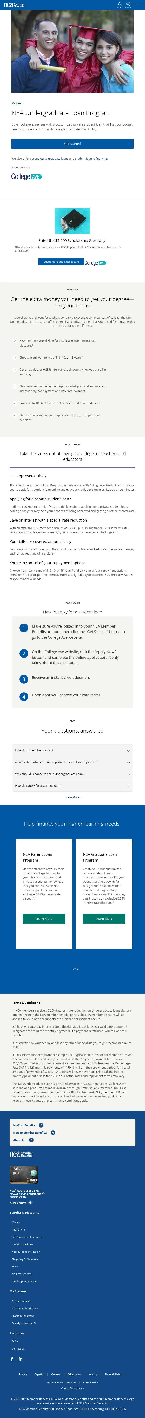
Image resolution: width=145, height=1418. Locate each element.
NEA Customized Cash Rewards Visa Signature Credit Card (28, 1194)
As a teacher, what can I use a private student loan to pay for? (56, 762)
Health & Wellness (22, 1244)
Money (16, 1222)
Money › (17, 103)
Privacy (23, 1374)
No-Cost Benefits (24, 1125)
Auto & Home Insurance (26, 1251)
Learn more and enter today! (61, 261)
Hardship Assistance (24, 1281)
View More (73, 797)
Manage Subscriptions (25, 1308)
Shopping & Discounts (25, 1259)
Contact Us (18, 1348)
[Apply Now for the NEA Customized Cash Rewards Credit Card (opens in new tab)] (72, 1174)
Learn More (50, 918)
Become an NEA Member (61, 1382)
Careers (55, 1374)
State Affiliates (113, 1374)
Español (39, 1374)
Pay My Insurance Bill (24, 1323)
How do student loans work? (34, 750)
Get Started (72, 144)
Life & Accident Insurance (27, 1236)
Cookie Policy (90, 1382)
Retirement (18, 1229)
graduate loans (58, 159)
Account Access (21, 1301)
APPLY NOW (21, 1202)
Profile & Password (23, 1315)
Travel (15, 1266)
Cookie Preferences (72, 1388)
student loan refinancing (91, 159)
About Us (19, 1140)
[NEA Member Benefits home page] (23, 1154)
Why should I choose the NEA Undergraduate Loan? (49, 774)
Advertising (74, 1374)
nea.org (92, 1374)
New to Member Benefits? (30, 1133)
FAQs (15, 1341)
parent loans (38, 159)
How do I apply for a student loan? (38, 786)
